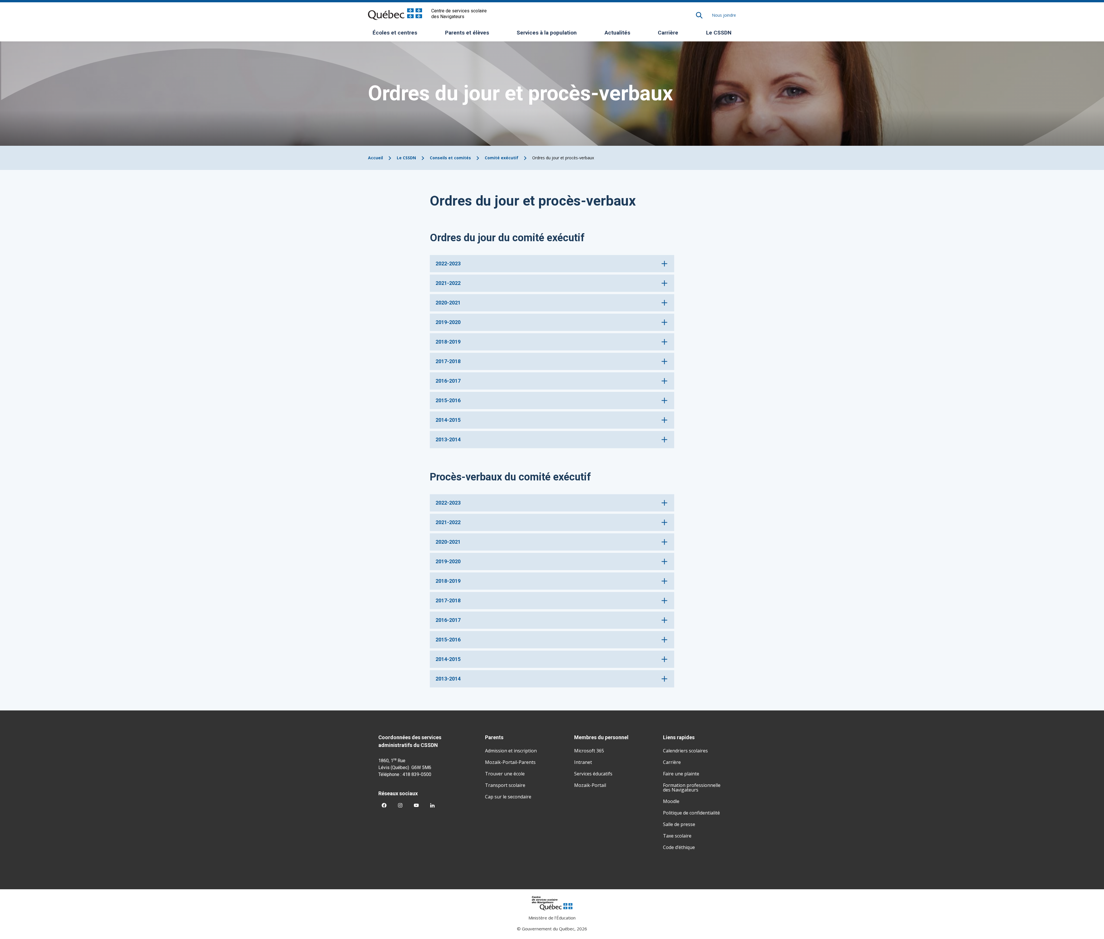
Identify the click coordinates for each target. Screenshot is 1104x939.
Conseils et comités (450, 157)
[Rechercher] (699, 15)
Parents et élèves (469, 34)
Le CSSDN (721, 34)
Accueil (375, 157)
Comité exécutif (501, 157)
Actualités (617, 32)
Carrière (668, 32)
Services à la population (548, 34)
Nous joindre (724, 15)
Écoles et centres (397, 34)
